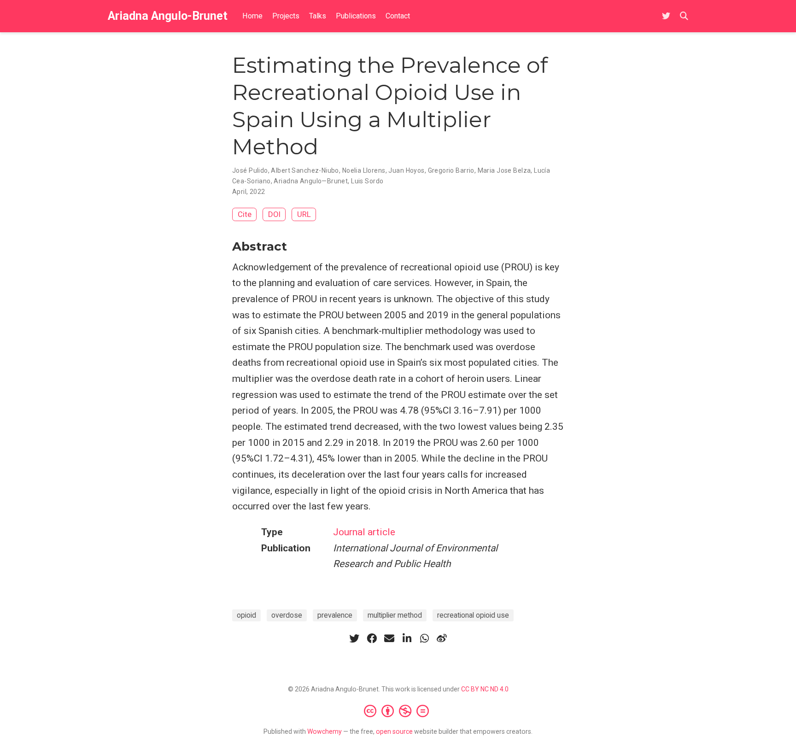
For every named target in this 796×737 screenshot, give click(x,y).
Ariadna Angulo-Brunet (168, 16)
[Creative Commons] (398, 711)
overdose (286, 615)
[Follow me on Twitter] (666, 16)
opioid (246, 615)
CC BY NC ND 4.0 (485, 689)
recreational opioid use (473, 615)
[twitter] (354, 638)
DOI (274, 214)
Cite (245, 214)
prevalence (334, 615)
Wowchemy (324, 731)
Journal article (364, 532)
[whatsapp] (424, 638)
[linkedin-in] (407, 638)
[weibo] (442, 638)
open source (394, 731)
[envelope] (389, 638)
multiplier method (395, 615)
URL (304, 214)
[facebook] (372, 638)
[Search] (684, 16)
